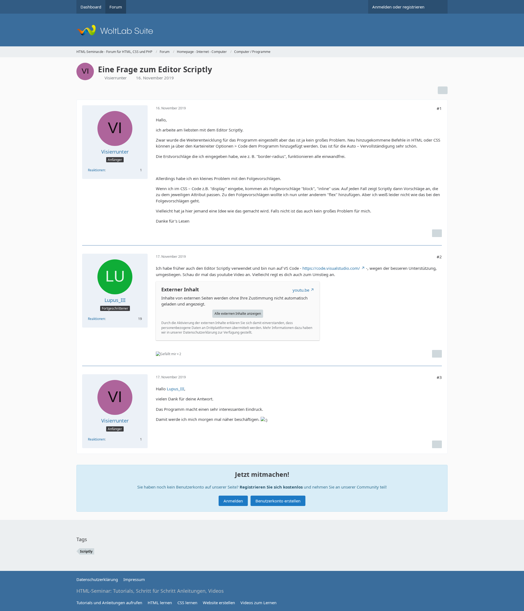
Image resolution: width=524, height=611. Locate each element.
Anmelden (233, 501)
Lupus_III (175, 388)
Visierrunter (116, 77)
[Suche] (438, 7)
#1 (439, 108)
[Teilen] (443, 90)
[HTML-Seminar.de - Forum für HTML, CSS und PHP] (262, 30)
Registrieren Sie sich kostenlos (271, 487)
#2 (439, 256)
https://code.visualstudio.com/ (331, 268)
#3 (439, 377)
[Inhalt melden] (437, 233)
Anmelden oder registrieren (398, 7)
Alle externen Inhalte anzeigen (238, 313)
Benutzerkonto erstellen (277, 501)
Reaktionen (96, 170)
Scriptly (86, 551)
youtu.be (301, 290)
